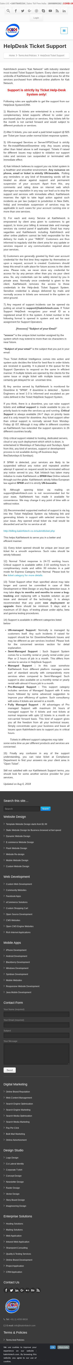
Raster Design (13, 1188)
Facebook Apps (13, 896)
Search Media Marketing (18, 1122)
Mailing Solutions (14, 1230)
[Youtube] (50, 10)
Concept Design (14, 1176)
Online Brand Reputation (18, 1092)
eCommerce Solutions (16, 902)
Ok (52, 1347)
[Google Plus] (29, 10)
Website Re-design (15, 854)
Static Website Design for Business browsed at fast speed (33, 830)
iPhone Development (16, 950)
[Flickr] (27, 1290)
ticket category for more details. (25, 575)
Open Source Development (19, 914)
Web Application (14, 1236)
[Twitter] (22, 10)
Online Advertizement (16, 1140)
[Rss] (57, 10)
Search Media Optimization (19, 1116)
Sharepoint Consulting (17, 1248)
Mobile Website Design (17, 860)
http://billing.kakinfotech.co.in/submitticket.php (29, 530)
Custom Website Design (17, 866)
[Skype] (43, 10)
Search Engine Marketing (18, 1110)
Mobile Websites (14, 980)
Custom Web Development (19, 884)
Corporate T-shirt (14, 1170)
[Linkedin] (64, 10)
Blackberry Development (18, 962)
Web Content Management (19, 1098)
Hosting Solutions (14, 1224)
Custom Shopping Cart (17, 908)
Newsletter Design (15, 1182)
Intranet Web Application (17, 1242)
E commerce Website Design (20, 842)
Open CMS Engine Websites (19, 926)
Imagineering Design (16, 1206)
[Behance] (32, 1290)
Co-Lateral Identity (15, 1164)
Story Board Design (15, 1200)
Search (45, 809)
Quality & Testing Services (18, 1254)
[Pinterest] (36, 10)
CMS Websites (13, 920)
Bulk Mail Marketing (15, 1134)
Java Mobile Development (18, 992)
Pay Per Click (12, 1128)
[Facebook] (15, 10)
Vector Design (12, 1194)
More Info (63, 1347)
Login (36, 18)
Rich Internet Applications (18, 932)
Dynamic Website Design (18, 836)
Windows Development (17, 968)
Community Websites (16, 890)
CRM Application (14, 1272)
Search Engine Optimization (19, 1104)
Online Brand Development (19, 1260)
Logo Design (12, 1158)
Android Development (16, 956)
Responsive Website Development (22, 986)
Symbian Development (17, 974)
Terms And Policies (15, 1340)
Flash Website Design (16, 848)
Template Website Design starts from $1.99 (26, 824)
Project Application (15, 1266)
